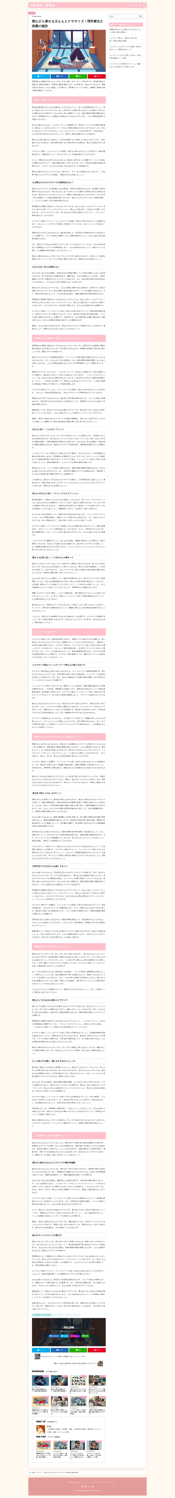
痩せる (77, 1315)
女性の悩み (47, 1315)
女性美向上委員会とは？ (74, 1482)
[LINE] (139, 5)
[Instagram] (136, 5)
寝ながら (70, 1315)
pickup (55, 1315)
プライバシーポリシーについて (94, 1482)
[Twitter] (133, 5)
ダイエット (32, 13)
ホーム (63, 1482)
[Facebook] (130, 5)
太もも (62, 1315)
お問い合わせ (110, 1482)
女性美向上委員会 (42, 5)
